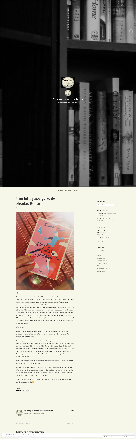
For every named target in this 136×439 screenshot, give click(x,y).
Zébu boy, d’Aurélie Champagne (106, 219)
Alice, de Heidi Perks (67, 423)
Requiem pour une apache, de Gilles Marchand (105, 225)
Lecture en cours (101, 258)
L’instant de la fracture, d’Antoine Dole (104, 232)
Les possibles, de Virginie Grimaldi (107, 214)
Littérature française (36, 207)
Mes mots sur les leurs (68, 99)
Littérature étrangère (102, 260)
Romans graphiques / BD (103, 268)
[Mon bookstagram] (68, 107)
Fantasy (99, 253)
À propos (68, 190)
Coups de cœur (101, 250)
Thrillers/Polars (101, 271)
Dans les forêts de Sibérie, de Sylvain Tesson (105, 239)
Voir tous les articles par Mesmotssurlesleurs (35, 413)
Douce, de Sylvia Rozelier (24, 423)
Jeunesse (99, 255)
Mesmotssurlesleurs (23, 207)
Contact (75, 190)
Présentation (100, 266)
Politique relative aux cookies (35, 436)
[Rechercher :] (105, 204)
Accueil (60, 190)
